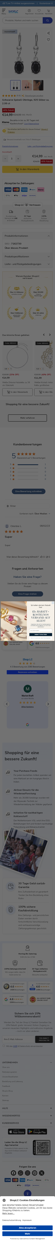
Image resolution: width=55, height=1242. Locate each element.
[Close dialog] (53, 603)
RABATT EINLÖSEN (40, 634)
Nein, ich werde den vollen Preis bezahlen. (41, 638)
